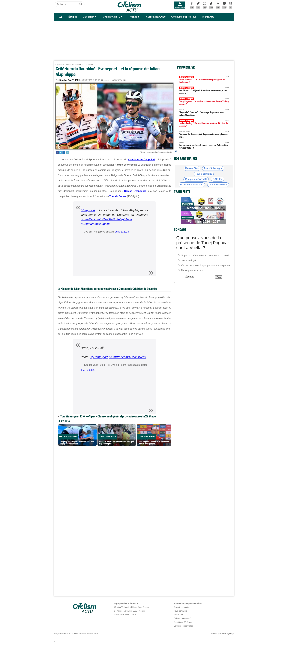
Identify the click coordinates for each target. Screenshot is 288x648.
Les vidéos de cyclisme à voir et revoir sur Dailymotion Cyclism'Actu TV (204, 145)
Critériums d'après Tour (183, 17)
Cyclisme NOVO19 (155, 17)
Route (68, 64)
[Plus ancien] (175, 151)
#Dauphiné (88, 210)
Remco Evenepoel (135, 191)
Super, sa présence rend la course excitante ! (205, 255)
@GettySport (99, 357)
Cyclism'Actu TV (111, 17)
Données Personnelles (183, 626)
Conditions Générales (183, 622)
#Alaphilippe (124, 219)
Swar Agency (227, 633)
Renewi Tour (192, 168)
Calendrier (88, 17)
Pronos (133, 17)
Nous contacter (180, 611)
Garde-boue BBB (218, 184)
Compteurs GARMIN (196, 179)
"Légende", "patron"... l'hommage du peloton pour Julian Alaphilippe (204, 112)
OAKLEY (217, 179)
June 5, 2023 (122, 231)
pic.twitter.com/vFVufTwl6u (98, 219)
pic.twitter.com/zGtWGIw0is (127, 357)
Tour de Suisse (117, 196)
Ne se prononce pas (192, 270)
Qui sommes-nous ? (182, 618)
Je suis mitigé (188, 260)
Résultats (189, 276)
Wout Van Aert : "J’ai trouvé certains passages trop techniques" (204, 79)
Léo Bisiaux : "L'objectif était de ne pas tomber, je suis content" (204, 90)
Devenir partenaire (181, 607)
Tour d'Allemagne (213, 168)
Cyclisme (60, 64)
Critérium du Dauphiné (83, 64)
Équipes (72, 17)
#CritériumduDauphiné (95, 223)
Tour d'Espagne (203, 173)
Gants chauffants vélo (191, 184)
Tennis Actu (208, 17)
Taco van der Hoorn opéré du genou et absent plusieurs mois (204, 134)
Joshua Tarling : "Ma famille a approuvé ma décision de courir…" (204, 123)
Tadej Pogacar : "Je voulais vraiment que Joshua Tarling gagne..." (204, 101)
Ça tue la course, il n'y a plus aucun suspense (205, 265)
